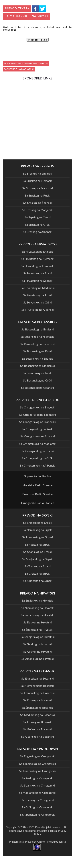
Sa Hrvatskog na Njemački (37, 259)
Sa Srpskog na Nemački (37, 181)
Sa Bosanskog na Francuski (37, 344)
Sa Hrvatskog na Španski (37, 280)
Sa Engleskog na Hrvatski (38, 600)
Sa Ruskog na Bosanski (37, 700)
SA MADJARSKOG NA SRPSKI (26, 16)
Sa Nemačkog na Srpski (37, 530)
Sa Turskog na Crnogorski (37, 800)
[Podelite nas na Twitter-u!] (42, 8)
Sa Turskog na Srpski (38, 566)
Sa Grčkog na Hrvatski (37, 651)
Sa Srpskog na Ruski (37, 195)
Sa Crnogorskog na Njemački (37, 414)
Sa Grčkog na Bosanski (37, 729)
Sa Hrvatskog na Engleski (38, 251)
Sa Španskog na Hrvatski (37, 629)
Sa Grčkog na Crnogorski (37, 807)
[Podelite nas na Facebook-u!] (35, 8)
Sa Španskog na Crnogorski (37, 785)
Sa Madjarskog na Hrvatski (38, 637)
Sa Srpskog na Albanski (37, 232)
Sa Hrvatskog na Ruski (37, 273)
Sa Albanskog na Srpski (37, 580)
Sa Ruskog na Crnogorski (37, 778)
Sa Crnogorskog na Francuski (37, 422)
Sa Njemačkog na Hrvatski (37, 608)
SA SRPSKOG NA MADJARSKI (18, 69)
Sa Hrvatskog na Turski (37, 295)
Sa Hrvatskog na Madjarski (38, 288)
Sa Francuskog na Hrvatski (37, 615)
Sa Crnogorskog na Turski (37, 451)
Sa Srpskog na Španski (37, 202)
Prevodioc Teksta (56, 842)
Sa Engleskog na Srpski (37, 522)
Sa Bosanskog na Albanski (37, 387)
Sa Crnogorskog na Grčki (37, 458)
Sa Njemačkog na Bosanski (37, 685)
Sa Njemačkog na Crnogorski (37, 763)
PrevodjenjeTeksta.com (47, 827)
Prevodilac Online (35, 842)
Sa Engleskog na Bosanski (37, 678)
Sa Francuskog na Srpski (37, 537)
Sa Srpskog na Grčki (37, 224)
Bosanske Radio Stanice (37, 494)
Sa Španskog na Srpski (37, 552)
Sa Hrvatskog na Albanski (37, 309)
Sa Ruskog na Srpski (37, 544)
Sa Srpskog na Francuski (37, 188)
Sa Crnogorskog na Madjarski (37, 443)
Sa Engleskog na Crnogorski (37, 756)
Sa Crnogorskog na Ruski (37, 429)
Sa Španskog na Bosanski (38, 707)
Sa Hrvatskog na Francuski (37, 266)
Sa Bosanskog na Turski (37, 373)
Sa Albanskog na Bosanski (37, 736)
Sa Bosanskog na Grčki (37, 380)
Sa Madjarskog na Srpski (37, 559)
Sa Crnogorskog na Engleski (37, 407)
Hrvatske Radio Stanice (37, 485)
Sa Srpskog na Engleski (37, 173)
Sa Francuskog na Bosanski (37, 693)
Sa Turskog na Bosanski (37, 722)
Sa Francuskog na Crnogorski (37, 771)
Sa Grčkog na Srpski (37, 573)
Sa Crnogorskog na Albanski (37, 465)
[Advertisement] (37, 119)
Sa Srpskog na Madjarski (37, 210)
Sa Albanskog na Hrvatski (37, 658)
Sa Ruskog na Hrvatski (37, 622)
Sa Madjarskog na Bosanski (37, 715)
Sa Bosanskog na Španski (38, 358)
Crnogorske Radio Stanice (37, 503)
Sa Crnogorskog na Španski (37, 436)
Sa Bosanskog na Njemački (37, 336)
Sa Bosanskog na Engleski (37, 329)
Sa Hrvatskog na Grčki (37, 302)
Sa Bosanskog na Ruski (37, 351)
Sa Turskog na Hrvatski (37, 644)
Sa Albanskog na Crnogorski (37, 814)
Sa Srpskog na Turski (38, 217)
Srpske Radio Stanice (37, 476)
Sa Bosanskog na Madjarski (37, 365)
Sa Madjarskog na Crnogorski (37, 792)
